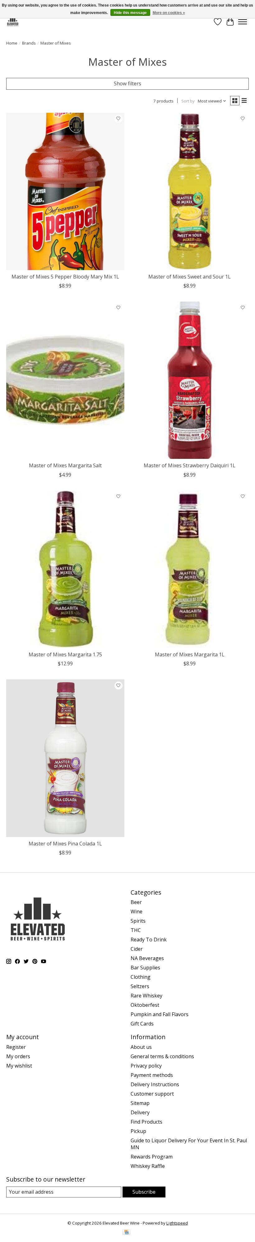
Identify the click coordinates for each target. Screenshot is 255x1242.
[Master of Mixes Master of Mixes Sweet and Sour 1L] (190, 191)
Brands (29, 43)
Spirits (138, 920)
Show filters (127, 83)
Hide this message (130, 13)
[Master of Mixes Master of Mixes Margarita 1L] (190, 569)
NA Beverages (147, 958)
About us (141, 1047)
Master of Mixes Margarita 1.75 (65, 654)
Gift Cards (142, 1023)
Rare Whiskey (146, 995)
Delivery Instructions (155, 1084)
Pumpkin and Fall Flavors (159, 1014)
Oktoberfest (145, 1005)
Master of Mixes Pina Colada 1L (65, 843)
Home (11, 43)
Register (16, 1047)
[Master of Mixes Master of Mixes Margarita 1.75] (65, 569)
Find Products (146, 1121)
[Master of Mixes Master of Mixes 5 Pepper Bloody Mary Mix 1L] (65, 191)
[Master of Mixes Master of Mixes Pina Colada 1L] (65, 758)
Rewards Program (152, 1156)
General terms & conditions (162, 1056)
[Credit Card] (126, 1233)
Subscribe (143, 1191)
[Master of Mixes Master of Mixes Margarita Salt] (65, 380)
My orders (18, 1056)
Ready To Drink (149, 939)
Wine (136, 911)
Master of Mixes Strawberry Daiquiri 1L (189, 465)
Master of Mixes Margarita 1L (190, 654)
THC (136, 930)
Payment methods (152, 1075)
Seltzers (140, 986)
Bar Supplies (145, 967)
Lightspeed (177, 1223)
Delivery (140, 1112)
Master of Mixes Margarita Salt (65, 465)
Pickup (138, 1131)
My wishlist (19, 1065)
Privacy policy (146, 1065)
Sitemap (140, 1103)
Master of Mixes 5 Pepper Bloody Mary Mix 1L (65, 276)
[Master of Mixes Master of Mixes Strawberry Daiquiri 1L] (190, 380)
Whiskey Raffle (148, 1166)
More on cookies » (169, 13)
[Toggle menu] (242, 22)
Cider (137, 948)
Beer (136, 902)
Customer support (152, 1093)
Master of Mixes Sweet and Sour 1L (189, 276)
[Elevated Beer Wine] (12, 21)
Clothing (141, 976)
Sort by (188, 101)
